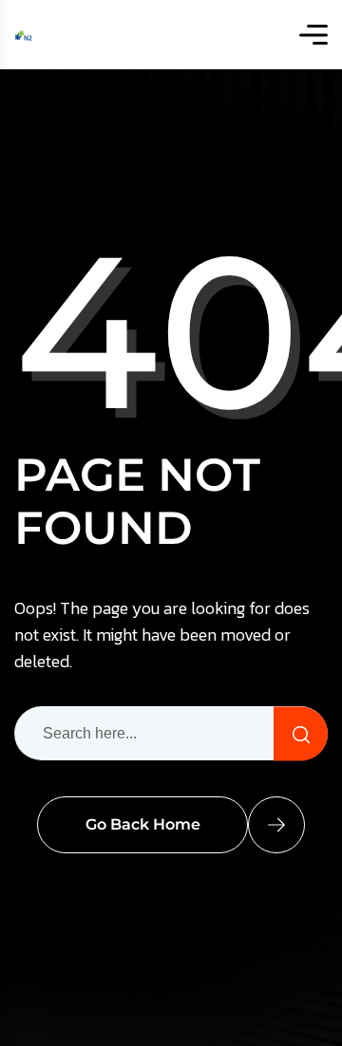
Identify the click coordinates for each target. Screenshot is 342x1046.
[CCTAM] (23, 34)
